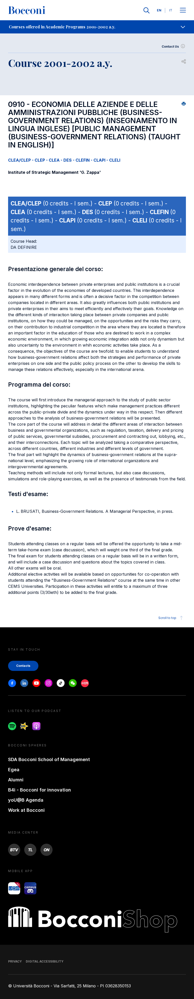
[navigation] (97, 26)
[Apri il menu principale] (183, 10)
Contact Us (170, 46)
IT (170, 10)
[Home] (26, 10)
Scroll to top (167, 618)
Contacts (23, 666)
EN (159, 10)
